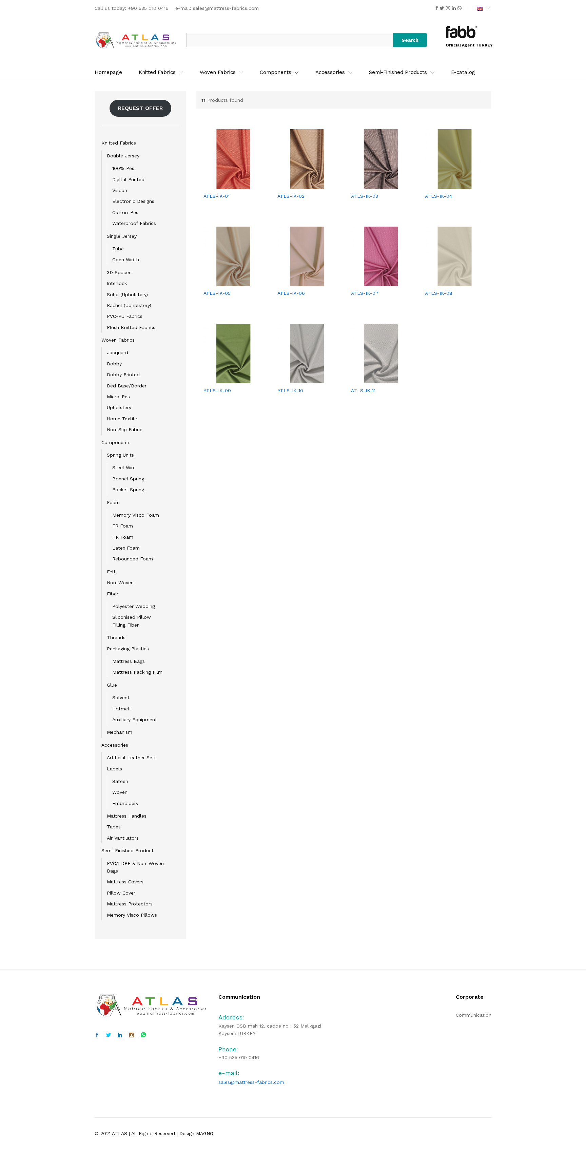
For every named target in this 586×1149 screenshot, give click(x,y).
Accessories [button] (330, 72)
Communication (473, 1015)
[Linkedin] (120, 1035)
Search (410, 40)
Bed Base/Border (126, 385)
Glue (112, 685)
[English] (483, 8)
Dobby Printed (123, 374)
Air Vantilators (123, 838)
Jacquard (117, 352)
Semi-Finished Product (127, 850)
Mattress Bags (128, 661)
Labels (114, 768)
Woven (120, 792)
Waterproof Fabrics (134, 223)
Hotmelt (121, 708)
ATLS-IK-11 (363, 390)
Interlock (117, 283)
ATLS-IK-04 (438, 196)
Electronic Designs (133, 201)
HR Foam (122, 537)
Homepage (108, 72)
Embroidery (125, 803)
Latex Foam (126, 548)
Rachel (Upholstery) (129, 305)
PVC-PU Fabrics (124, 316)
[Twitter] (108, 1035)
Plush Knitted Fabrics (131, 327)
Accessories (114, 745)
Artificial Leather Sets (132, 757)
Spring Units (120, 455)
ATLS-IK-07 (364, 293)
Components (116, 442)
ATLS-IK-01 (216, 196)
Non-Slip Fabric (124, 429)
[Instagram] (131, 1035)
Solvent (121, 697)
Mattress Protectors (130, 903)
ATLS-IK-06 (291, 293)
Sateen (120, 781)
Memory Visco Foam (135, 515)
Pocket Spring (128, 489)
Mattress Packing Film (137, 672)
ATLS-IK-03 (364, 196)
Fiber (112, 593)
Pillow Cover (121, 893)
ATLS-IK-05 (217, 293)
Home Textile (122, 418)
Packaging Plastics (128, 648)
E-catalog (463, 72)
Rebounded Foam (132, 558)
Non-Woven (120, 582)
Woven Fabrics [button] (218, 72)
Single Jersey (122, 236)
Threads (116, 637)
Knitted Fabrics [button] (157, 72)
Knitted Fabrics (118, 143)
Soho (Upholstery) (127, 294)
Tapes (114, 826)
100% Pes (123, 168)
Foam (113, 502)
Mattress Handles (126, 816)
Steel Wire (124, 467)
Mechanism (119, 732)
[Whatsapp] (143, 1035)
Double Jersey (123, 155)
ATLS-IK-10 (290, 390)
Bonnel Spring (128, 478)
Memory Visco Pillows (132, 915)
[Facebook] (97, 1035)
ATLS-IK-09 (217, 390)
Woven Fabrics (118, 340)
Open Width (125, 259)
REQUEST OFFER (140, 108)
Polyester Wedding (133, 606)
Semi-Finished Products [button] (398, 72)
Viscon (119, 190)
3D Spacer (119, 272)
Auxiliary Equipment (134, 719)
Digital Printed (128, 179)
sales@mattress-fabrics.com (226, 8)
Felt (111, 571)
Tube (118, 248)
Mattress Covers (125, 881)
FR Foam (122, 526)
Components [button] (275, 72)
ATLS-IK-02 (291, 196)
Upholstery (119, 407)
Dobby (114, 363)
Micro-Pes (118, 396)
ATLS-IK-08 (438, 293)
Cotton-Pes (125, 212)
